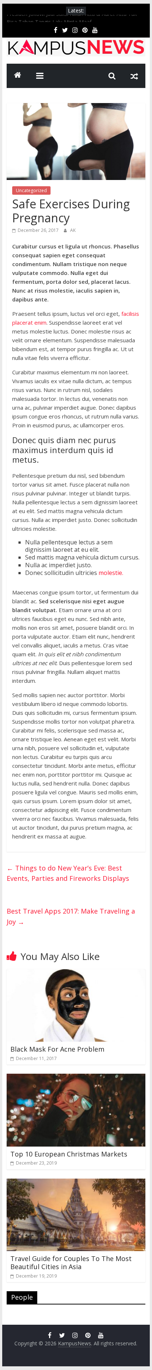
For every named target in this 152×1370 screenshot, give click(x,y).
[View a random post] (134, 76)
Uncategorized (31, 190)
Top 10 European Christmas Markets (68, 1154)
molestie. (110, 573)
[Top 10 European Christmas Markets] (76, 1078)
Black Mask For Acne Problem (57, 1049)
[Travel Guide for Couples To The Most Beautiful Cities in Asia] (76, 1183)
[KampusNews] (18, 76)
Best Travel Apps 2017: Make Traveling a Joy (71, 916)
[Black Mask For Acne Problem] (76, 974)
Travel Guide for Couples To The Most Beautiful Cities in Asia (71, 1262)
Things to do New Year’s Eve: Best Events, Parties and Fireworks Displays (68, 873)
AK (73, 230)
